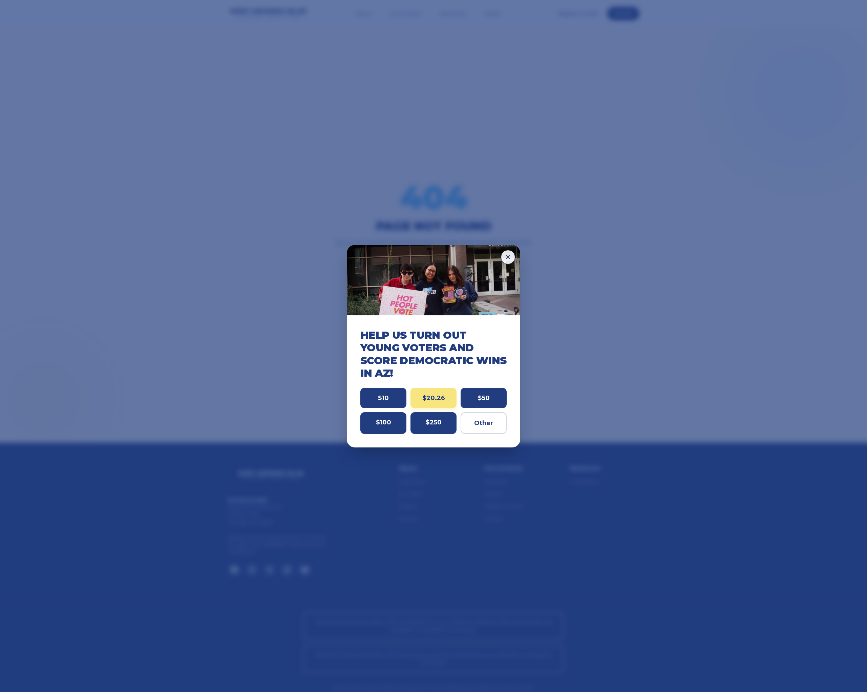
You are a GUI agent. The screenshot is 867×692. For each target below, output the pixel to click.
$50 (484, 398)
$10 (383, 398)
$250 (434, 422)
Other (483, 423)
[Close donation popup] (508, 257)
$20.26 (433, 398)
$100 (383, 422)
